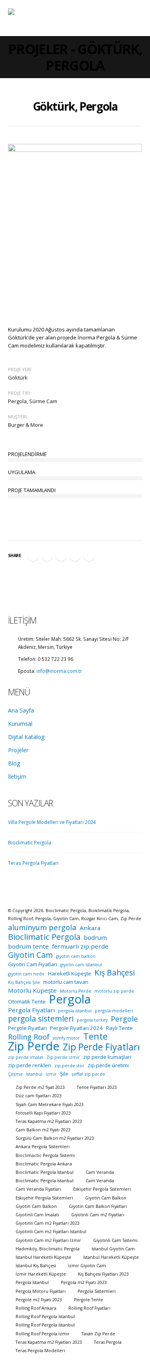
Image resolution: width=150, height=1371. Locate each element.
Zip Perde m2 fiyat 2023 (40, 1087)
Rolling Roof (29, 1037)
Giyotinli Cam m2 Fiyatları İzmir (48, 1240)
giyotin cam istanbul (81, 964)
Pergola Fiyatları (31, 1010)
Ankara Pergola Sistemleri (43, 1146)
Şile (64, 1073)
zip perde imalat (25, 1057)
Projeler (18, 750)
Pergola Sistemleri (97, 1291)
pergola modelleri (114, 1011)
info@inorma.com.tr (59, 671)
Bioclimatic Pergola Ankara (44, 1164)
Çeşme (15, 1074)
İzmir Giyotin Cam (87, 1265)
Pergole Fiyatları (27, 1028)
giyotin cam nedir (26, 974)
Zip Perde (34, 1046)
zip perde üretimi (108, 1065)
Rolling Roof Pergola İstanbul (45, 1316)
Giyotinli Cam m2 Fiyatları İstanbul (51, 1231)
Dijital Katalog (26, 737)
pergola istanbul (75, 1011)
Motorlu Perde (75, 991)
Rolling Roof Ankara (36, 1308)
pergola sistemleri (41, 1019)
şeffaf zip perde (88, 1074)
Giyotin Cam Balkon (105, 1198)
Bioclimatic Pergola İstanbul (45, 1172)
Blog (14, 763)
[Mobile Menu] (135, 18)
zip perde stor (69, 1065)
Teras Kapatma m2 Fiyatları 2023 (49, 1121)
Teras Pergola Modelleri (40, 1350)
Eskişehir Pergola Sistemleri (102, 1189)
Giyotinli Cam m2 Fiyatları (97, 1215)
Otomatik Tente (27, 1001)
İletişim (17, 776)
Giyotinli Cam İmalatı (37, 1215)
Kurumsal (20, 723)
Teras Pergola (108, 1342)
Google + (75, 555)
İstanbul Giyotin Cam (113, 1249)
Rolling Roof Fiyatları (89, 1308)
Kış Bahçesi (114, 973)
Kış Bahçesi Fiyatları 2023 (103, 1274)
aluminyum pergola (42, 927)
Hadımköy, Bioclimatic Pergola (48, 1249)
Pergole (124, 1019)
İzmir (51, 1074)
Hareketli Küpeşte (69, 973)
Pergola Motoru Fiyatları (41, 1291)
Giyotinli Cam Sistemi (115, 1240)
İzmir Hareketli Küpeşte (41, 1274)
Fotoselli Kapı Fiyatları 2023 (43, 1113)
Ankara (90, 928)
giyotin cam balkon (76, 956)
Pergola (70, 999)
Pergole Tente (88, 1299)
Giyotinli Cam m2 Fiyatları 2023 (48, 1223)
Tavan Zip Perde (98, 1334)
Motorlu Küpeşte (32, 990)
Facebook (33, 555)
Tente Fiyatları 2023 (97, 1087)
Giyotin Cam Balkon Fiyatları (98, 1206)
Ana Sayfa (21, 710)
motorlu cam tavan (65, 981)
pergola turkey (92, 1020)
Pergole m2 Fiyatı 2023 (39, 1299)
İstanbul (34, 1074)
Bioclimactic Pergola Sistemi (45, 1155)
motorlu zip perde (114, 991)
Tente (95, 1036)
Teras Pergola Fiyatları (33, 863)
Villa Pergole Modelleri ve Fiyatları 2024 (52, 822)
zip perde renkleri (29, 1065)
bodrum (95, 937)
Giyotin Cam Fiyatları (32, 964)
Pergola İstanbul (32, 1282)
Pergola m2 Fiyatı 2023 (84, 1282)
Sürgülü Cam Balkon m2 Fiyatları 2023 (55, 1138)
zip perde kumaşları (107, 1056)
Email (89, 555)
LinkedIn (61, 555)
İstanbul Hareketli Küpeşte (43, 1257)
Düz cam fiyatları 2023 (39, 1095)
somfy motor (66, 1038)
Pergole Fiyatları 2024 (76, 1028)
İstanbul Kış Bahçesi (36, 1265)
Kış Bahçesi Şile (24, 982)
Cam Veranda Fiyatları (38, 1189)
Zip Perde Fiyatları (101, 1047)
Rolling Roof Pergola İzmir (43, 1334)
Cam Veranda (100, 1172)
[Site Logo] (34, 18)
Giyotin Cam (30, 955)
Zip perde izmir (63, 1057)
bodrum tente (28, 946)
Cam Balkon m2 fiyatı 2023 (43, 1130)
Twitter (47, 555)
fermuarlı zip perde (80, 946)
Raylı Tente (119, 1028)
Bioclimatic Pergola (29, 842)
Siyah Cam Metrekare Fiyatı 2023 (50, 1104)
